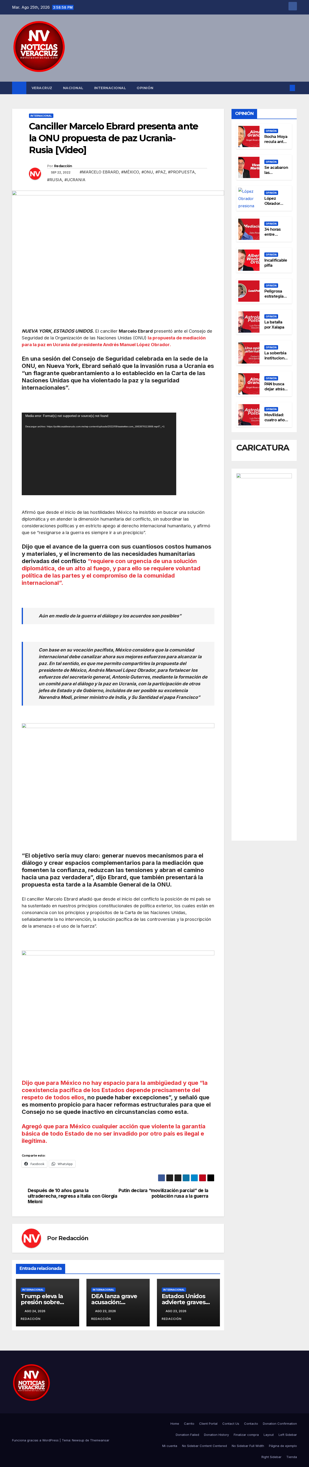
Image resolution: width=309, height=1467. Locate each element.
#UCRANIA (74, 179)
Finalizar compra (246, 1435)
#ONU (147, 172)
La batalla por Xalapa (274, 324)
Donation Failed (187, 1435)
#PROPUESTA (181, 172)
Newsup (78, 1440)
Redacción (63, 166)
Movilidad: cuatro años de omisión (275, 419)
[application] (99, 454)
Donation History (216, 1435)
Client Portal (208, 1423)
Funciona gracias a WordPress (36, 1440)
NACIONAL (73, 88)
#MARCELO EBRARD (99, 172)
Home (174, 1423)
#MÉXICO (130, 172)
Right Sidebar (271, 1457)
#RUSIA (54, 179)
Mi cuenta (169, 1446)
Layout (269, 1435)
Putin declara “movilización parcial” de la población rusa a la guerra (163, 1193)
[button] (284, 88)
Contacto (251, 1423)
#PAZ (160, 172)
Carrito (189, 1423)
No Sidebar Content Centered (204, 1446)
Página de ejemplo (283, 1446)
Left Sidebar (288, 1435)
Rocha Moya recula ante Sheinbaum (276, 141)
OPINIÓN (145, 88)
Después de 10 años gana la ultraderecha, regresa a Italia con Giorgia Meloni (72, 1196)
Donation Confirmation (280, 1423)
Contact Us (230, 1423)
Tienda (291, 1457)
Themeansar (99, 1440)
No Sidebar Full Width (248, 1446)
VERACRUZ (42, 88)
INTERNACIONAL (110, 88)
